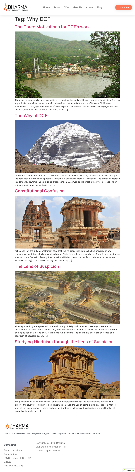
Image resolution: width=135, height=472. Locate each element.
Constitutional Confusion (40, 190)
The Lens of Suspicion (37, 266)
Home (46, 7)
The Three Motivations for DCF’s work (52, 26)
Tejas (57, 7)
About (89, 7)
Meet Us (77, 7)
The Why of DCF (31, 115)
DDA (66, 7)
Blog (99, 7)
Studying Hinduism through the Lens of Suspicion (64, 341)
